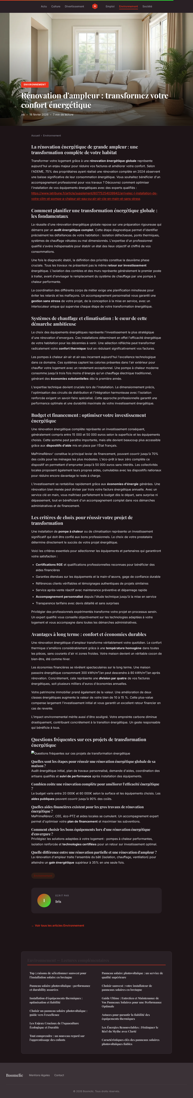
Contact (59, 1075)
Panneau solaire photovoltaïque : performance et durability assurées (60, 988)
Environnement (128, 6)
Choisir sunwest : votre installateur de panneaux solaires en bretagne (127, 988)
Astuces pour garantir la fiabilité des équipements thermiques (126, 1017)
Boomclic (14, 1075)
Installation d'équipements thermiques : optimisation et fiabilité (56, 1000)
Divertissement (74, 6)
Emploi (110, 6)
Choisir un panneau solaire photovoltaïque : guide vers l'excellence (58, 1013)
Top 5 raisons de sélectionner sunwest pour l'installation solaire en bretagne (58, 975)
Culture (55, 6)
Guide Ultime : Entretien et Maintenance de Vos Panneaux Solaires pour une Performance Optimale (132, 1002)
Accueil (35, 135)
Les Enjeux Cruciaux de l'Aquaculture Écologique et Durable (54, 1025)
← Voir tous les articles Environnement (57, 925)
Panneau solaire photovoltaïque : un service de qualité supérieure (132, 975)
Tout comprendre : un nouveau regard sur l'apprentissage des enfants (57, 1038)
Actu (44, 6)
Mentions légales (39, 1075)
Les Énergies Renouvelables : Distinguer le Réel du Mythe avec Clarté (130, 1029)
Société (147, 6)
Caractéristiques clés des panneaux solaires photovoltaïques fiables (130, 1042)
